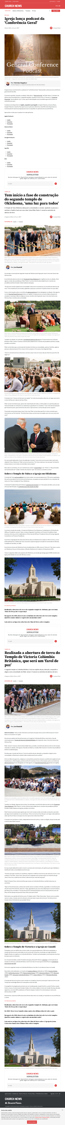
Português (10, 123)
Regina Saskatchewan (29, 973)
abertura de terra (32, 292)
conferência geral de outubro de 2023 (28, 486)
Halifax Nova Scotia (13, 973)
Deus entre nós (38, 95)
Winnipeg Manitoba (51, 975)
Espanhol (9, 122)
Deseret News (8, 1)
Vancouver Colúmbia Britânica (21, 975)
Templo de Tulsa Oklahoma (31, 279)
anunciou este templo (32, 485)
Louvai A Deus (38, 467)
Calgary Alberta (37, 975)
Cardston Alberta (32, 971)
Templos (27, 11)
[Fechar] (62, 1110)
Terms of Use (38, 1117)
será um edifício (19, 477)
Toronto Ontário (52, 971)
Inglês (8, 120)
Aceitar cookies (32, 1122)
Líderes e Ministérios (18, 11)
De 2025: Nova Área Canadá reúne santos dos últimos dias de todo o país (29, 1011)
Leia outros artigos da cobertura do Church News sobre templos (27, 622)
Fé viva (34, 11)
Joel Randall (18, 267)
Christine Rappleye (20, 83)
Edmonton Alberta (44, 973)
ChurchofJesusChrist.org (15, 294)
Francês (21, 221)
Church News (15, 1)
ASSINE (58, 1)
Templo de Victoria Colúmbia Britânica (25, 740)
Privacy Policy (46, 1117)
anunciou (44, 960)
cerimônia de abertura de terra (32, 339)
